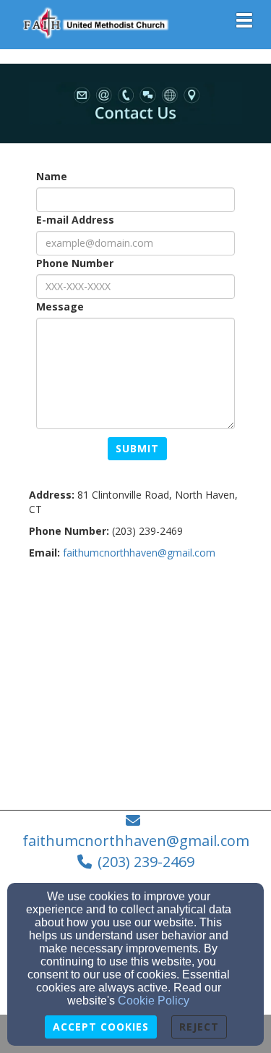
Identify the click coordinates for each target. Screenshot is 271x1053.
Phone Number (74, 263)
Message (60, 306)
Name (51, 176)
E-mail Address (75, 220)
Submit (137, 448)
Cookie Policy (153, 1000)
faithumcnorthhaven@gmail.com (139, 552)
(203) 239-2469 (146, 861)
